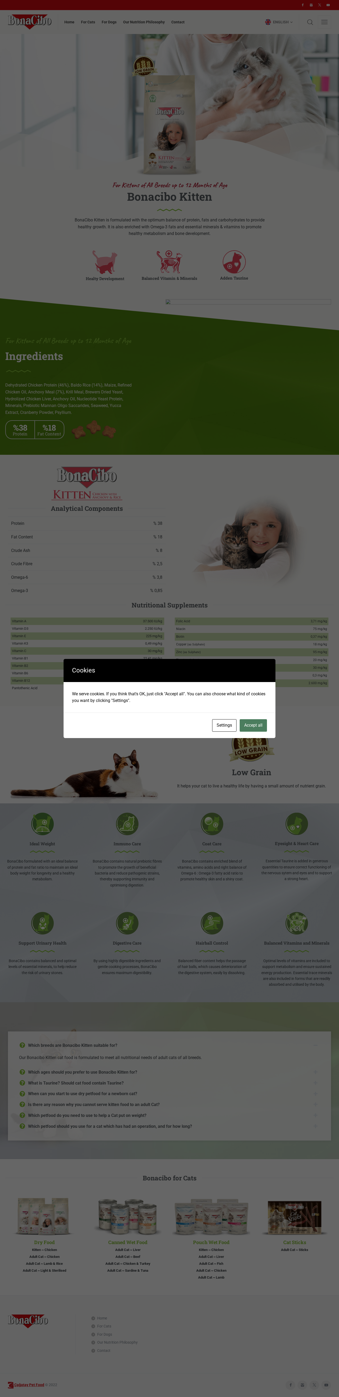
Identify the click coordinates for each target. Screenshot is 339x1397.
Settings (224, 725)
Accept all (253, 725)
